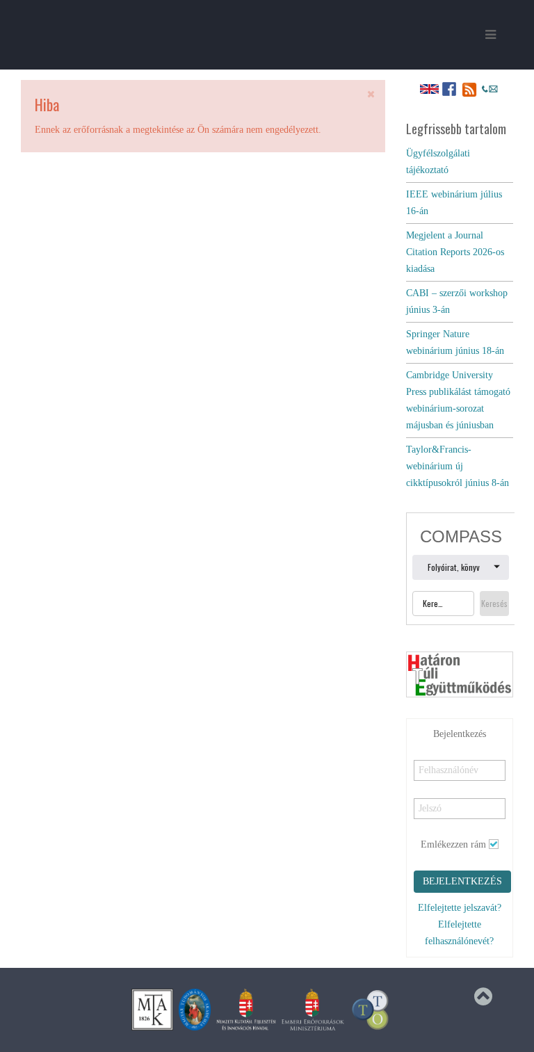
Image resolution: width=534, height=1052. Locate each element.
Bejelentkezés (462, 881)
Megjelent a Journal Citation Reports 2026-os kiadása (455, 252)
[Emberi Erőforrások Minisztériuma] (313, 1009)
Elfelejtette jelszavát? (459, 908)
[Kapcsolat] (489, 88)
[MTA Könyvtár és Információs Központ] (152, 1009)
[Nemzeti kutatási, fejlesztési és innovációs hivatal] (246, 1009)
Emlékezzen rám (453, 844)
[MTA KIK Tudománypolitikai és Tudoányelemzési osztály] (370, 1009)
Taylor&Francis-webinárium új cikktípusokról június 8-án (457, 466)
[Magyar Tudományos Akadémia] (195, 1009)
